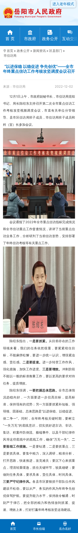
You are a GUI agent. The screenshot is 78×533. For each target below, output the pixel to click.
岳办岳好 (65, 529)
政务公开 (23, 51)
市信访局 (10, 55)
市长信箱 (39, 529)
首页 (10, 51)
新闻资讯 (39, 51)
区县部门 (55, 51)
